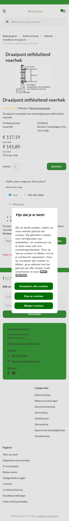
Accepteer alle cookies (34, 286)
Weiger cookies (33, 305)
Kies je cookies (33, 296)
